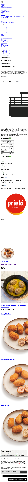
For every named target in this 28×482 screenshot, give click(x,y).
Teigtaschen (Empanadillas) (6, 7)
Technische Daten (5, 156)
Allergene (3, 177)
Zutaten (2, 76)
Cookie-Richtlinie (18, 463)
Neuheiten (3, 15)
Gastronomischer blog (8, 264)
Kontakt (2, 20)
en (6, 28)
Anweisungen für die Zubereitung (8, 81)
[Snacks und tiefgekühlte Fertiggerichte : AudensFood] (12, 16)
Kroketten (3, 6)
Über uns (2, 4)
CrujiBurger (3, 10)
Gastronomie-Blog (4, 17)
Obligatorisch (14, 471)
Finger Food (3, 8)
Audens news (3, 18)
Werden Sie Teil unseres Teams (7, 22)
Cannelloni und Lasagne (6, 11)
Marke (2, 185)
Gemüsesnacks (4, 12)
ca (6, 26)
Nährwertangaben (5, 138)
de (6, 32)
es (6, 27)
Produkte (2, 5)
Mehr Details (23, 472)
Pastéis (2, 13)
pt (6, 29)
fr (6, 30)
